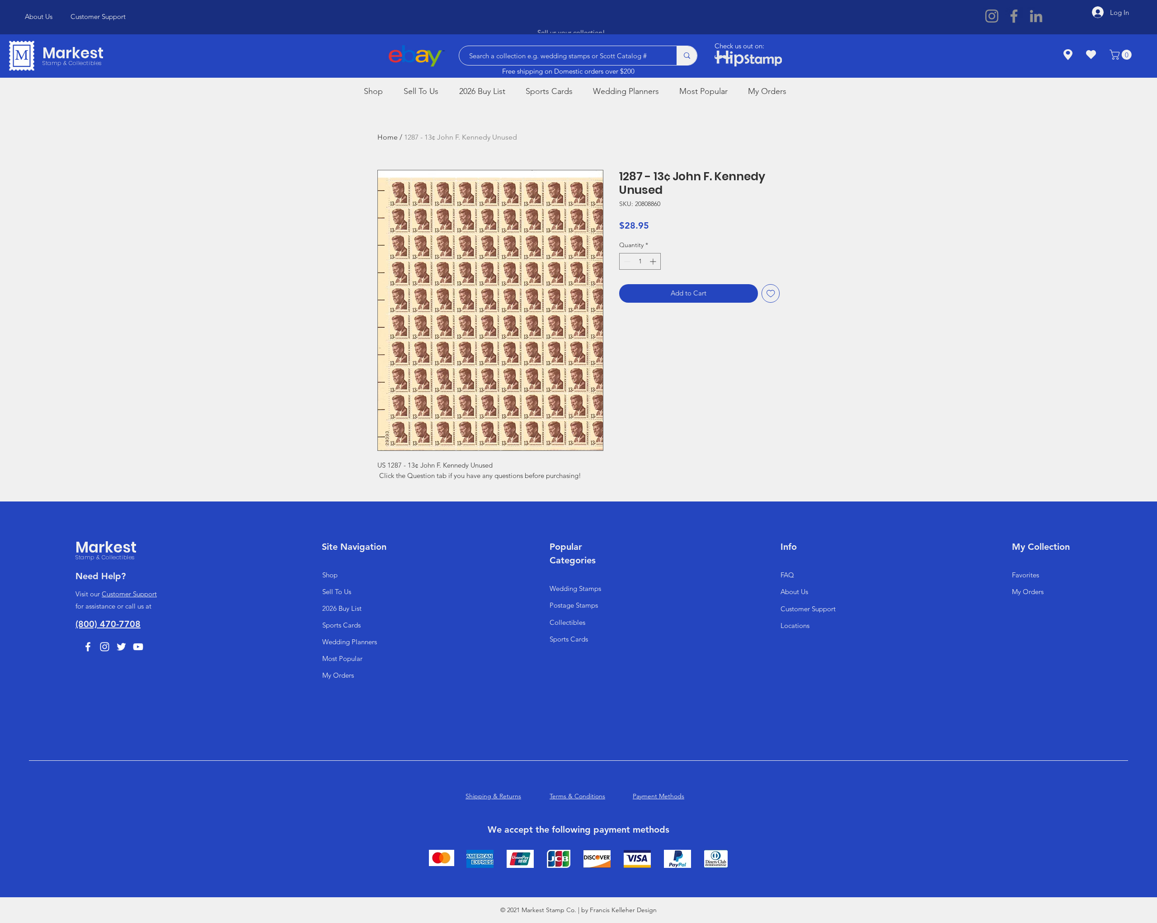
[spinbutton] (640, 261)
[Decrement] (626, 261)
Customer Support (129, 594)
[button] (1122, 55)
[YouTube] (138, 647)
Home (387, 137)
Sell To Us (336, 591)
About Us (794, 591)
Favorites (1025, 575)
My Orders (338, 675)
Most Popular (342, 658)
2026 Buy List (342, 608)
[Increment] (653, 261)
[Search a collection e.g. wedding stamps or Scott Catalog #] (687, 55)
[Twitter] (121, 647)
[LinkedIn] (1036, 16)
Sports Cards (341, 625)
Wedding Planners (349, 641)
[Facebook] (1014, 16)
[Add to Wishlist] (771, 293)
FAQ (787, 575)
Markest (72, 53)
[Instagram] (992, 16)
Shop (330, 575)
